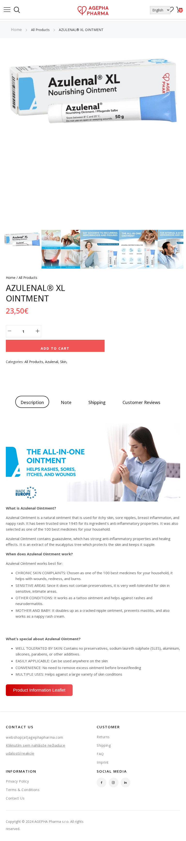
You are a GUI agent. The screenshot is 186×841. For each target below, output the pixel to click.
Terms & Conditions (22, 789)
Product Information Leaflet (39, 690)
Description (32, 402)
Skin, (63, 361)
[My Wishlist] (170, 11)
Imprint (103, 762)
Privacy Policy (17, 781)
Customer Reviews (141, 402)
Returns (103, 737)
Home (16, 29)
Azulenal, (52, 361)
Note (66, 402)
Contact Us (15, 798)
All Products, (34, 361)
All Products (28, 277)
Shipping (97, 402)
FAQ (100, 754)
